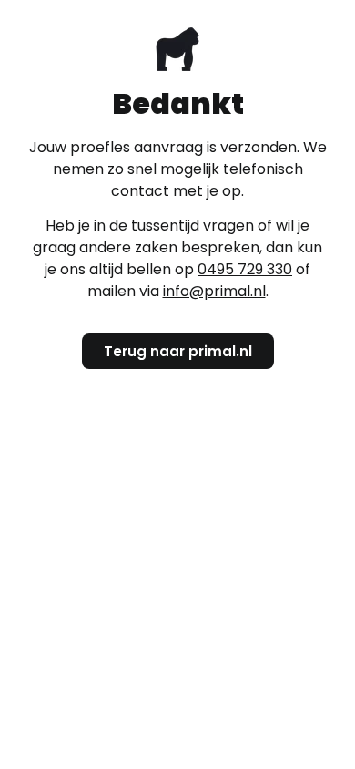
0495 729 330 (245, 269)
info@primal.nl (214, 291)
